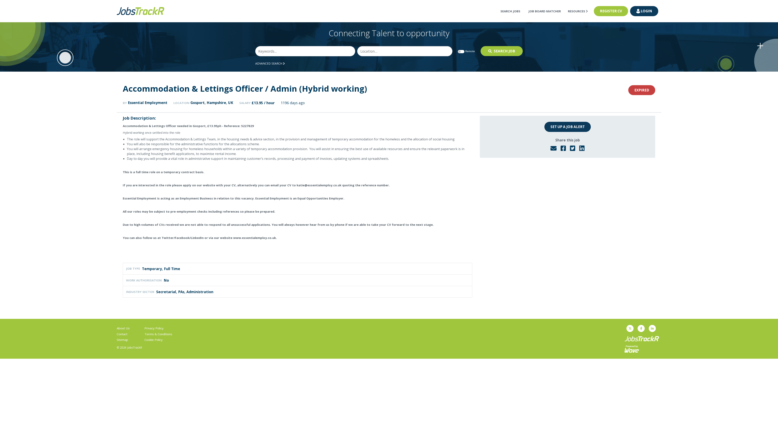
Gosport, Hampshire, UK (211, 102)
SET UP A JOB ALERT (567, 126)
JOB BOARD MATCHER (544, 11)
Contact (122, 334)
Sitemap (122, 340)
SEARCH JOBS (510, 11)
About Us (123, 328)
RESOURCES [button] (577, 11)
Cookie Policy (153, 340)
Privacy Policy (154, 328)
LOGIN (646, 11)
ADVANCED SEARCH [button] (269, 63)
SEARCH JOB (504, 51)
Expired (641, 90)
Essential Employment (147, 102)
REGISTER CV (611, 11)
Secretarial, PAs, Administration (184, 291)
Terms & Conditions (158, 334)
